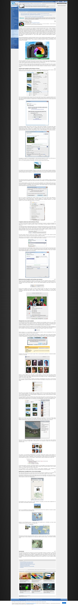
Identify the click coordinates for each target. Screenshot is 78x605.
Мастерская (12, 19)
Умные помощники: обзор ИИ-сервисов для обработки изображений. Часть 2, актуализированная (36, 581)
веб (24, 596)
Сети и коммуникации (14, 39)
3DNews (20, 3)
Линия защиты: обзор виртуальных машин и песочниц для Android (25, 591)
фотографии (22, 596)
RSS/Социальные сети (14, 45)
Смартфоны (12, 40)
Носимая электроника (14, 24)
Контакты (51, 1)
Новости (12, 7)
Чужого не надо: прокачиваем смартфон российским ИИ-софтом (36, 591)
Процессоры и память (14, 38)
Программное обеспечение (25, 3)
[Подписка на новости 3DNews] (63, 1)
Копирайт (31, 599)
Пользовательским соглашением (31, 603)
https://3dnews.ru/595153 (27, 595)
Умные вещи (12, 41)
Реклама (46, 1)
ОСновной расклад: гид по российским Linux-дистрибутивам (49, 580)
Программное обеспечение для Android (15, 34)
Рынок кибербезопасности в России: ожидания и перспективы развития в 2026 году (49, 591)
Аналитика (12, 12)
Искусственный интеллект (14, 17)
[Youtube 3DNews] (57, 1)
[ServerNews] (15, 9)
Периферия (12, 26)
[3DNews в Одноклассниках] (60, 1)
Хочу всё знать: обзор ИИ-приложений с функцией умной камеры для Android (24, 581)
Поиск (33, 599)
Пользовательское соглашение (38, 599)
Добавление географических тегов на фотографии (27, 566)
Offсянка (12, 11)
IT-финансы (12, 10)
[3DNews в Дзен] (59, 1)
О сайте (43, 1)
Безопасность (13, 33)
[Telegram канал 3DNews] (62, 1)
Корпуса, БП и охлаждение (14, 18)
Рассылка (48, 1)
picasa (26, 596)
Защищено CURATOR (64, 599)
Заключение (22, 567)
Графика (31, 3)
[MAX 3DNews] (58, 1)
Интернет (13, 32)
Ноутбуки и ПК (13, 25)
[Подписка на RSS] (64, 1)
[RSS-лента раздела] (55, 3)
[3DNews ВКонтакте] (56, 1)
